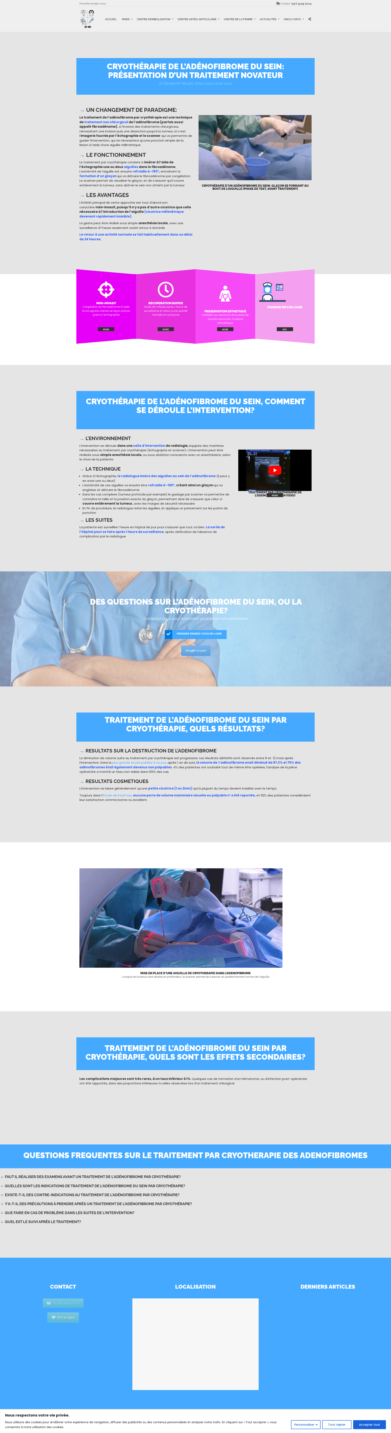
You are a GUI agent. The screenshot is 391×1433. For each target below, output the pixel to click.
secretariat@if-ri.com (66, 1303)
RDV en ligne (66, 1317)
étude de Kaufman (117, 795)
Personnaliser (304, 1425)
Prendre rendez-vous (92, 3)
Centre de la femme (238, 19)
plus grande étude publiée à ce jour (139, 762)
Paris (126, 19)
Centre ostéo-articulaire (197, 19)
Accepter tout (369, 1425)
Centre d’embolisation (153, 19)
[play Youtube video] (275, 470)
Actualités (268, 19)
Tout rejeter (337, 1425)
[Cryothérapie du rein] (106, 294)
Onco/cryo (292, 19)
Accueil (111, 19)
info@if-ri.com (196, 651)
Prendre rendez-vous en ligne (199, 633)
